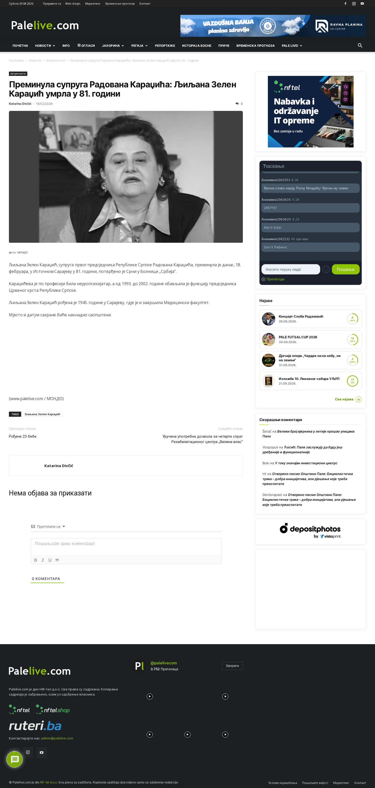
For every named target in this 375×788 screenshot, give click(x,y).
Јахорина (111, 46)
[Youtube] (362, 3)
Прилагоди (275, 279)
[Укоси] (42, 560)
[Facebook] (345, 3)
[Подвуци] (50, 560)
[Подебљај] (35, 560)
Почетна (20, 46)
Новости (43, 46)
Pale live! (290, 46)
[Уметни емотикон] (326, 269)
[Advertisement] (126, 359)
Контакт (145, 3)
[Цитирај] (57, 560)
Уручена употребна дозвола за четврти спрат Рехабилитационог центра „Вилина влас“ (202, 439)
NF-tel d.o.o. (49, 782)
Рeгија (137, 46)
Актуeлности (55, 60)
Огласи (88, 46)
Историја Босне (196, 46)
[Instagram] (354, 3)
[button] (360, 46)
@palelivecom (164, 662)
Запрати (232, 666)
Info (66, 46)
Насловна (16, 60)
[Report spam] (357, 179)
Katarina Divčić (20, 104)
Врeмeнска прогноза (255, 46)
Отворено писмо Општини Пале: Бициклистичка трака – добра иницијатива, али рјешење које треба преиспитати (307, 479)
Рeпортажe (165, 46)
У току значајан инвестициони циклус (306, 463)
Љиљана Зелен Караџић (42, 414)
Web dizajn (72, 3)
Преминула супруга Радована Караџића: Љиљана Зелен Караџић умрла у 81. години (122, 89)
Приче (223, 46)
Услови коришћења (282, 783)
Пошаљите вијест (315, 783)
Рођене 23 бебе (22, 436)
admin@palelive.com (57, 738)
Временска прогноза (120, 3)
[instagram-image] (149, 695)
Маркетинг (93, 3)
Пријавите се (52, 3)
